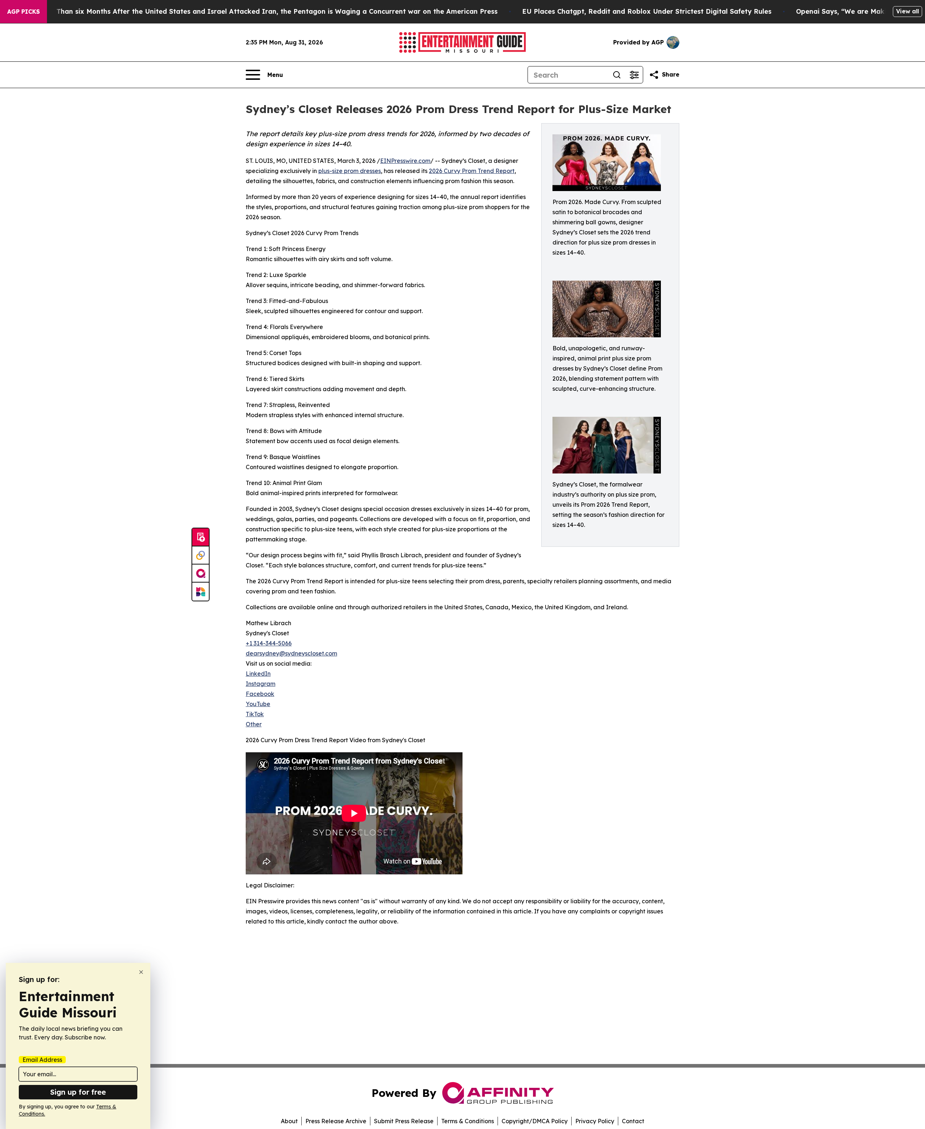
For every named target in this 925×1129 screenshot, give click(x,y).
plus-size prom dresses (349, 170)
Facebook (260, 693)
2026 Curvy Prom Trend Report (472, 170)
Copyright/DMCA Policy (535, 1121)
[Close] (141, 972)
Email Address (42, 1059)
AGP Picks (23, 11)
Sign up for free (78, 1091)
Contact (633, 1121)
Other (254, 724)
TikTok (255, 714)
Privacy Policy (594, 1121)
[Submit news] (200, 537)
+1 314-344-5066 (269, 643)
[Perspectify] (200, 555)
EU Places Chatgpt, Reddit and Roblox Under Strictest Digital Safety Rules (646, 11)
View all (907, 11)
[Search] (616, 74)
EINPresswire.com (405, 160)
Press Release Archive (335, 1121)
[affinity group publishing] (200, 573)
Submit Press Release (404, 1121)
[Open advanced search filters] (634, 74)
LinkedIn (258, 673)
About (289, 1121)
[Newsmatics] (200, 592)
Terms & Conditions (467, 1121)
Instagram (260, 683)
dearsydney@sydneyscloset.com (291, 653)
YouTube (258, 704)
